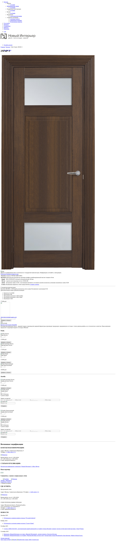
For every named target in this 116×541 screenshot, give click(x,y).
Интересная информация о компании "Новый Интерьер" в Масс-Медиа (20, 466)
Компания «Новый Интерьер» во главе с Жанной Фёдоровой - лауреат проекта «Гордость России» (30, 534)
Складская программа (16, 16)
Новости (6, 27)
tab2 (2, 322)
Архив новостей (5, 538)
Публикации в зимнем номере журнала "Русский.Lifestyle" (20, 518)
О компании (7, 26)
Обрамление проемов (16, 20)
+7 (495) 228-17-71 (11, 452)
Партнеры (6, 29)
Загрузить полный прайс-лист (9, 317)
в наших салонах (34, 284)
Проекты (6, 24)
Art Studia (12, 7)
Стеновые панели (15, 19)
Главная (3, 47)
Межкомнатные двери (13, 6)
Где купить (7, 23)
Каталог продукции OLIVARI (9, 324)
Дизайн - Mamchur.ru (6, 480)
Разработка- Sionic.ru (6, 482)
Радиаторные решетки (16, 21)
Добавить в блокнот (6, 320)
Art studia (12, 4)
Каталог (6, 2)
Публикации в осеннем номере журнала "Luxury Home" (19, 523)
